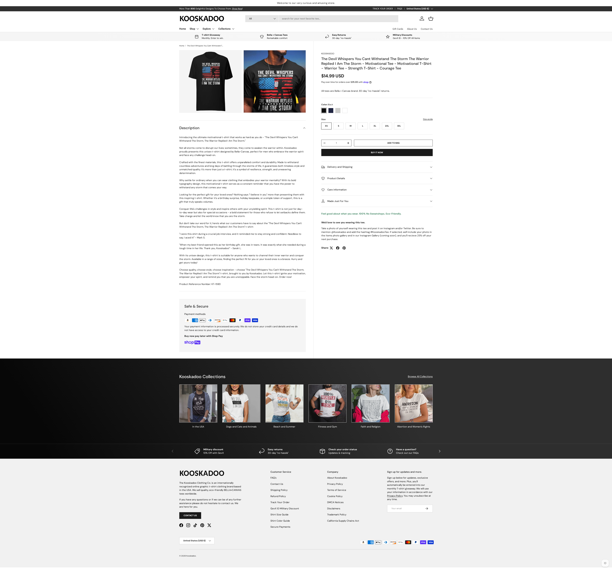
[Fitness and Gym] (327, 403)
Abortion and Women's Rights (413, 426)
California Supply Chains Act (343, 520)
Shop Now (237, 8)
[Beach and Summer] (284, 403)
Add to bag (393, 143)
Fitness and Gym (327, 426)
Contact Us (427, 29)
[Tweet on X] (331, 248)
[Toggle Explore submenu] (213, 29)
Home (182, 28)
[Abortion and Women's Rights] (414, 403)
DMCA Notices (335, 502)
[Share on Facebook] (338, 248)
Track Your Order (280, 502)
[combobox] (321, 18)
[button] (430, 18)
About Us (412, 29)
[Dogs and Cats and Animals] (241, 403)
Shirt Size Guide (279, 514)
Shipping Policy (279, 490)
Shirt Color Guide (280, 520)
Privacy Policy (335, 484)
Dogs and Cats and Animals (241, 426)
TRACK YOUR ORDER (383, 8)
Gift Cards (398, 29)
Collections (224, 28)
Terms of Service (336, 490)
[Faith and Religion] (370, 403)
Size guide (428, 119)
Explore (207, 28)
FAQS (399, 8)
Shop (192, 28)
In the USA (198, 426)
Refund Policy (278, 496)
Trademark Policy (336, 514)
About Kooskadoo (337, 477)
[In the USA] (198, 403)
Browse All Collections (420, 376)
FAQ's (273, 477)
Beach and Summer (284, 426)
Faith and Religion (370, 426)
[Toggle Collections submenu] (233, 29)
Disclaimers (333, 508)
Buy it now (377, 152)
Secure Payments (280, 526)
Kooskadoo (327, 53)
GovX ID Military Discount (284, 508)
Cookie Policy (334, 496)
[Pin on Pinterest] (344, 248)
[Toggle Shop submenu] (198, 29)
